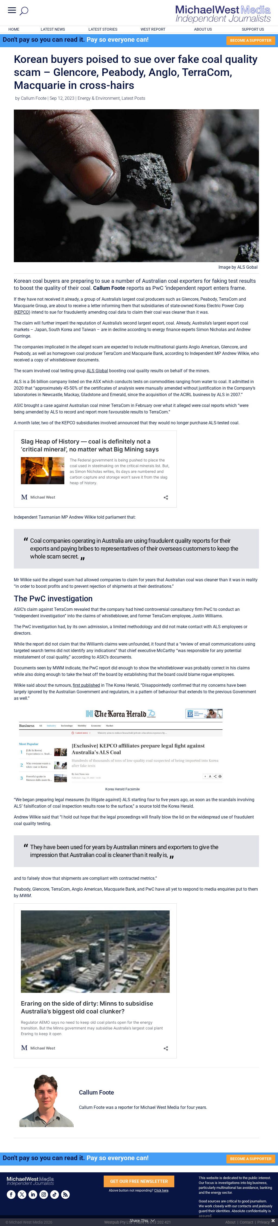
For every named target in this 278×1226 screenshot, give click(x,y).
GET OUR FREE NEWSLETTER (139, 1181)
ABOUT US (203, 29)
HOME (13, 29)
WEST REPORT (153, 29)
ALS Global (97, 370)
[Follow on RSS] (65, 1194)
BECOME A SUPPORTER (250, 40)
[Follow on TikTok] (54, 1194)
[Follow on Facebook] (11, 1194)
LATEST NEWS (53, 29)
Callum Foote (33, 98)
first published (86, 685)
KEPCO (22, 312)
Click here (161, 1190)
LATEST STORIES (103, 29)
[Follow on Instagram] (43, 1194)
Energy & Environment (99, 98)
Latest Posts (133, 98)
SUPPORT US (253, 29)
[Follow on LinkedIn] (33, 1194)
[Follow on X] (22, 1194)
